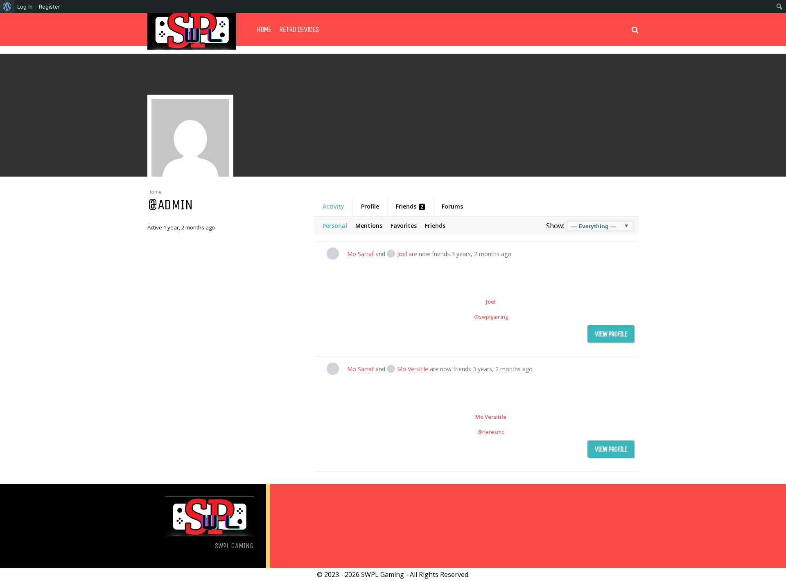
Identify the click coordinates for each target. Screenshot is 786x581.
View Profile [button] (611, 333)
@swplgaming (491, 316)
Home (264, 29)
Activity (333, 206)
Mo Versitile (412, 369)
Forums (452, 206)
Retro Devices (299, 29)
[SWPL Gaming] (191, 47)
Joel (402, 254)
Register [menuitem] (49, 6)
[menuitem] (7, 6)
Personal (335, 225)
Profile (370, 206)
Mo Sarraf (360, 254)
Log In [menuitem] (25, 6)
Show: (555, 225)
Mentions (368, 225)
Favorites (404, 225)
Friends (409, 206)
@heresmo (491, 432)
